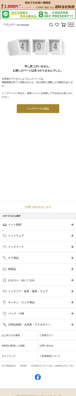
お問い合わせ (46, 345)
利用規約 (23, 366)
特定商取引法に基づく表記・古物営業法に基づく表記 (52, 366)
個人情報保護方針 (9, 366)
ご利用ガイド (46, 335)
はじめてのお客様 (11, 335)
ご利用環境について (50, 356)
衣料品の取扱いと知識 (13, 345)
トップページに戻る (38, 108)
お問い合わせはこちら (38, 206)
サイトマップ (8, 356)
